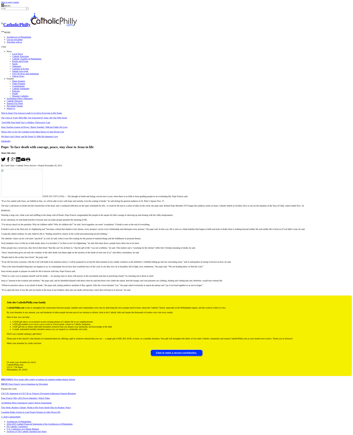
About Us (11, 108)
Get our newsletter (15, 39)
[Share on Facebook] (8, 161)
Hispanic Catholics (20, 96)
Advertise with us (14, 42)
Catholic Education (20, 56)
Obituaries (16, 66)
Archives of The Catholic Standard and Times (26, 431)
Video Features (18, 83)
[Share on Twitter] (3, 161)
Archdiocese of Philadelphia (19, 37)
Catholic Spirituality (21, 88)
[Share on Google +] (13, 161)
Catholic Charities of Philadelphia (26, 59)
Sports (15, 64)
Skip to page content (10, 2)
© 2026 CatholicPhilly (11, 417)
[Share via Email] (23, 161)
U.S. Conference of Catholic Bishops (23, 429)
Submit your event (20, 71)
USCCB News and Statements (25, 74)
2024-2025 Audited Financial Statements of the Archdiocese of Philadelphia (40, 424)
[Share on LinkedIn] (18, 161)
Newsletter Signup (15, 106)
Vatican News (18, 76)
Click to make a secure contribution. (176, 353)
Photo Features (18, 81)
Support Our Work (15, 103)
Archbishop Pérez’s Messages (20, 98)
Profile (15, 93)
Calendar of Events (20, 69)
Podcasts (16, 91)
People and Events (20, 61)
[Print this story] (28, 161)
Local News (17, 54)
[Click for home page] (39, 24)
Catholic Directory (15, 101)
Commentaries (18, 86)
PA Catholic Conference (17, 426)
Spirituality (6, 141)
